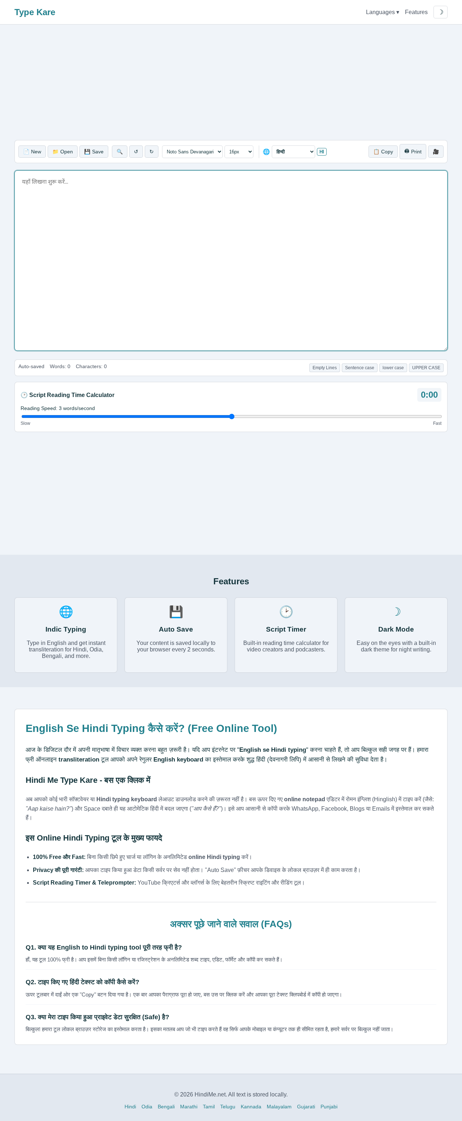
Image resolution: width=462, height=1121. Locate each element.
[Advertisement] (231, 82)
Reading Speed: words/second (58, 408)
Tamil (209, 1106)
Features (416, 12)
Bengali (166, 1106)
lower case (393, 367)
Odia (146, 1106)
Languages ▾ (382, 12)
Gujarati (306, 1106)
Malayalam (279, 1106)
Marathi (188, 1106)
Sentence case (359, 367)
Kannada (251, 1106)
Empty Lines (325, 367)
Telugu (227, 1106)
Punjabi (329, 1106)
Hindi (130, 1106)
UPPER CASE (426, 367)
